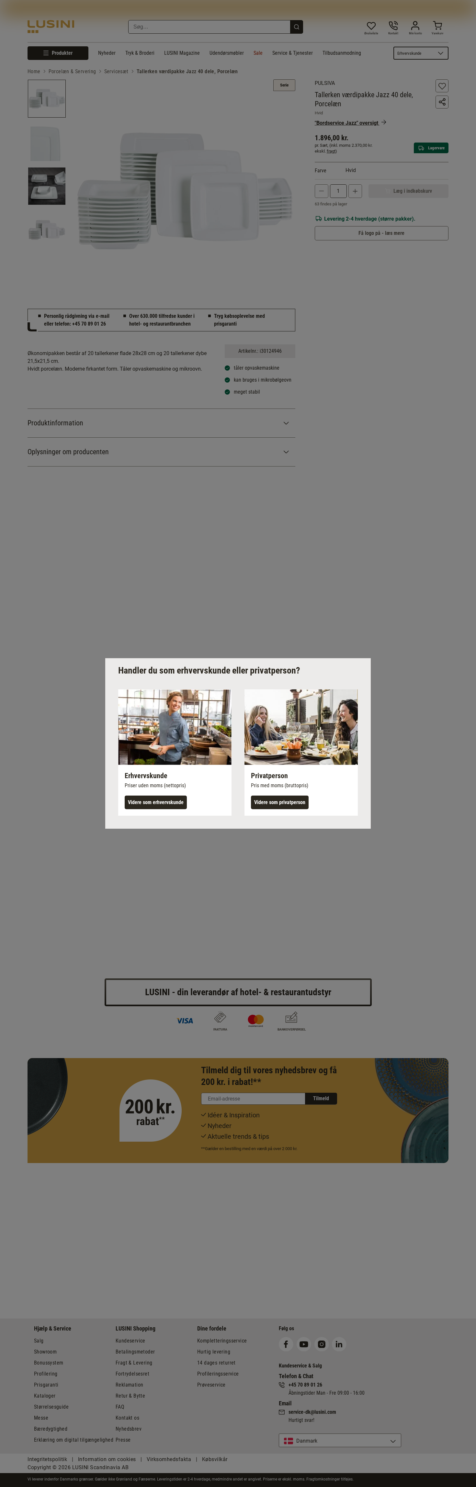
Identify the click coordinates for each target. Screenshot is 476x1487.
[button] (175, 752)
